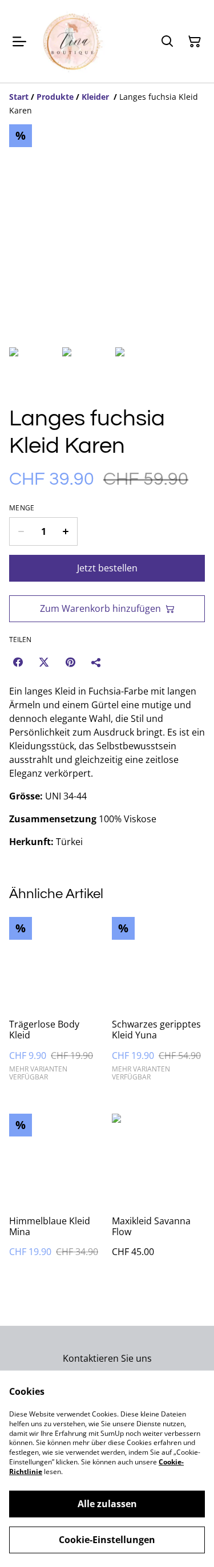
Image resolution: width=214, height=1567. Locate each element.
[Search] (167, 41)
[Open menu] (19, 41)
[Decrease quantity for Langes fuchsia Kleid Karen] (21, 531)
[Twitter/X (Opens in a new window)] (44, 662)
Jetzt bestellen (107, 568)
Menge (22, 508)
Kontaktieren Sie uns (107, 1358)
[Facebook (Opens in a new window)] (17, 662)
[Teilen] (96, 662)
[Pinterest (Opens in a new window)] (70, 662)
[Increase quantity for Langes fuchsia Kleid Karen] (66, 531)
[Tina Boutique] (73, 41)
